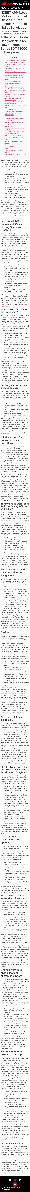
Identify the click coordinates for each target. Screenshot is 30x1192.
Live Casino (8, 126)
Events (7, 148)
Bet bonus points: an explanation (14, 87)
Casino (7, 85)
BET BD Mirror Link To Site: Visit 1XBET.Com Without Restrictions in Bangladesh (15, 90)
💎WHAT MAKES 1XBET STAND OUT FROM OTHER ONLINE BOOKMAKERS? (14, 113)
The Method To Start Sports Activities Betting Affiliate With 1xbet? (14, 77)
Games (7, 117)
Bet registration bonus (11, 109)
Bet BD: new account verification (14, 135)
